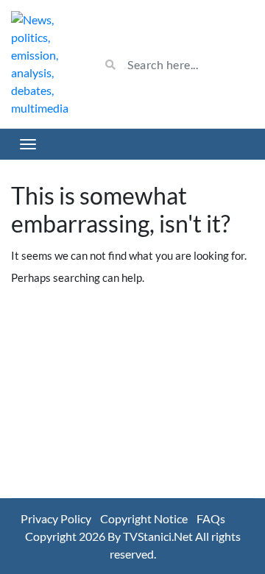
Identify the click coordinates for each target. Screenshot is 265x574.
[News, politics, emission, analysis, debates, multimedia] (44, 64)
